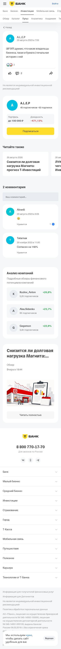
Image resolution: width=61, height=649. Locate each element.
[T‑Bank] (17, 4)
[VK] (23, 460)
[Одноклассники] (30, 460)
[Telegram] (38, 460)
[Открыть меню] (5, 4)
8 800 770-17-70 (30, 447)
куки (29, 635)
